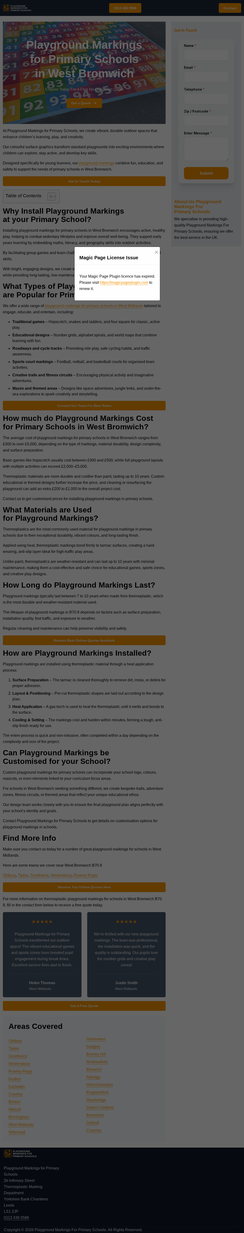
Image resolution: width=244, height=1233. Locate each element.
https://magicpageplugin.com (124, 282)
